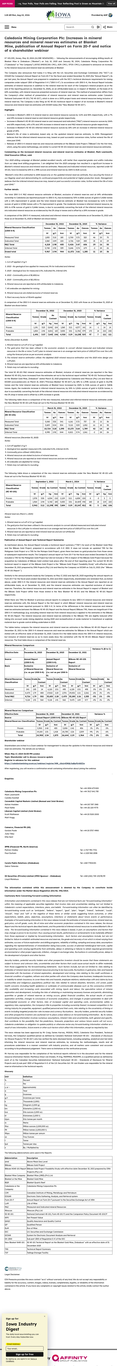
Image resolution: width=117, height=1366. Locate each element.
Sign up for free (24, 1354)
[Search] (92, 27)
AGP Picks (7, 4)
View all (111, 3)
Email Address (13, 1344)
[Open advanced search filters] (98, 27)
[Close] (45, 1316)
